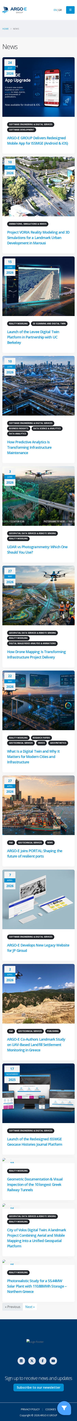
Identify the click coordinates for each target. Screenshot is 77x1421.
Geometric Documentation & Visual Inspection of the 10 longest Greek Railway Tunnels (35, 1184)
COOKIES (50, 1409)
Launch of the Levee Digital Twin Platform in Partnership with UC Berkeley (33, 337)
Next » (30, 1307)
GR (60, 10)
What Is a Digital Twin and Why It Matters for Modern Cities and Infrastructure (33, 756)
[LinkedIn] (21, 1361)
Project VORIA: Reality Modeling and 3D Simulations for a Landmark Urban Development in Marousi (38, 237)
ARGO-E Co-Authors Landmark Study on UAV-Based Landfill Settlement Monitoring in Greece (36, 1044)
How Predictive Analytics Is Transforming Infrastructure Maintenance (29, 447)
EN (55, 10)
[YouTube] (53, 1361)
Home (5, 28)
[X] (32, 1361)
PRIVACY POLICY (30, 1409)
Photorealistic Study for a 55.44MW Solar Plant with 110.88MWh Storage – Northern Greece (37, 1286)
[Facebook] (42, 1361)
